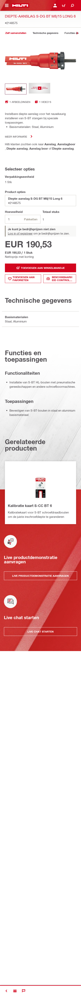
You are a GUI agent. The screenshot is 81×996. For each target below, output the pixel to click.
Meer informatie (16, 136)
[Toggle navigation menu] (6, 5)
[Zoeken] (72, 5)
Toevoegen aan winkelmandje (43, 267)
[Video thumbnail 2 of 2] (39, 89)
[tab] (15, 33)
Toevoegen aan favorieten (24, 279)
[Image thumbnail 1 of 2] (16, 89)
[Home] (20, 5)
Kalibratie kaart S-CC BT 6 (30, 505)
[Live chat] (23, 991)
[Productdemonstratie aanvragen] (15, 991)
